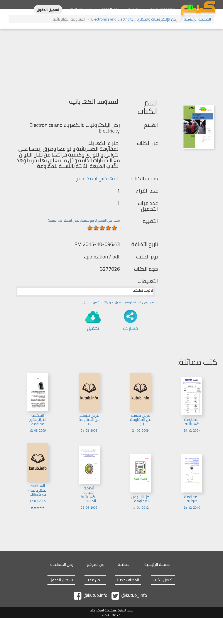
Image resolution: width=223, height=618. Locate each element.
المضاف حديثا (128, 580)
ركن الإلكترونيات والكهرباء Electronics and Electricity (134, 19)
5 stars (114, 227)
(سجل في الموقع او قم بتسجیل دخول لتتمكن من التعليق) (118, 302)
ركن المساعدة (80, 9)
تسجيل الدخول (48, 9)
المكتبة (134, 9)
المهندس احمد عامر (98, 178)
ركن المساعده (61, 564)
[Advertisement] (111, 61)
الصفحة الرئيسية (162, 9)
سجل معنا (95, 580)
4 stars (108, 227)
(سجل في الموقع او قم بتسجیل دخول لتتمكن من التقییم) (84, 220)
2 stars (96, 227)
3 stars (102, 227)
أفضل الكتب (162, 580)
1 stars (90, 227)
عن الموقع (109, 9)
